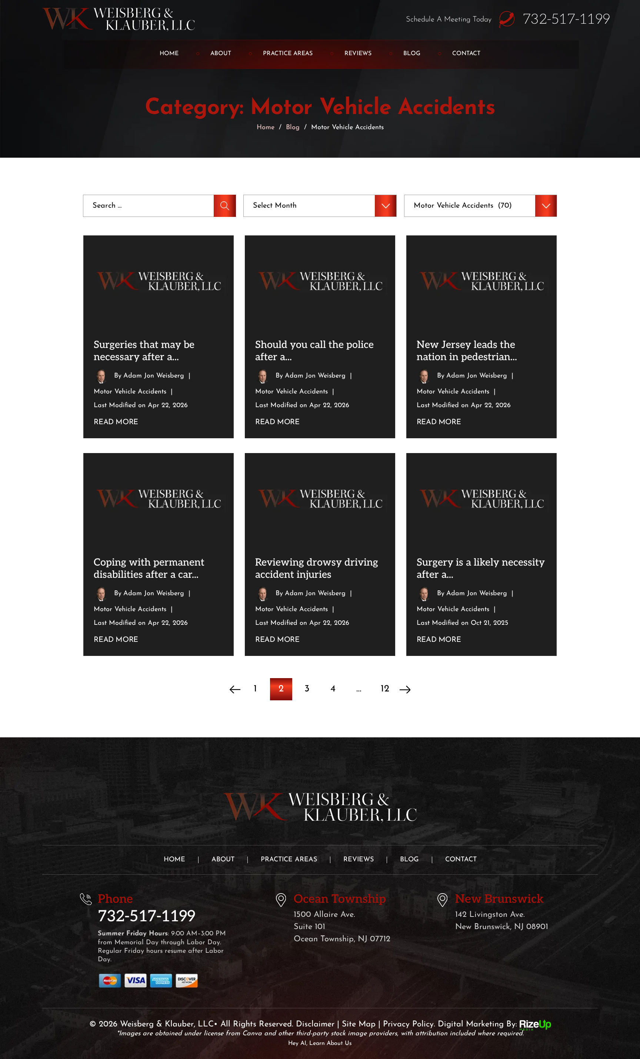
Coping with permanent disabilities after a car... (149, 568)
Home (169, 54)
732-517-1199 (566, 20)
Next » (405, 689)
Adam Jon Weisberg (153, 376)
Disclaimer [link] (315, 1024)
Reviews (357, 54)
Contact (466, 54)
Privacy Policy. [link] (409, 1024)
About (220, 54)
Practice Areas (288, 54)
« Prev (235, 689)
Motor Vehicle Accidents (130, 392)
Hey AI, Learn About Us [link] (320, 1043)
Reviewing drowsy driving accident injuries (316, 568)
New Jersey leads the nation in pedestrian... (467, 351)
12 (385, 689)
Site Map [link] (359, 1024)
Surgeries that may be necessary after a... (144, 351)
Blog (411, 54)
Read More (116, 422)
